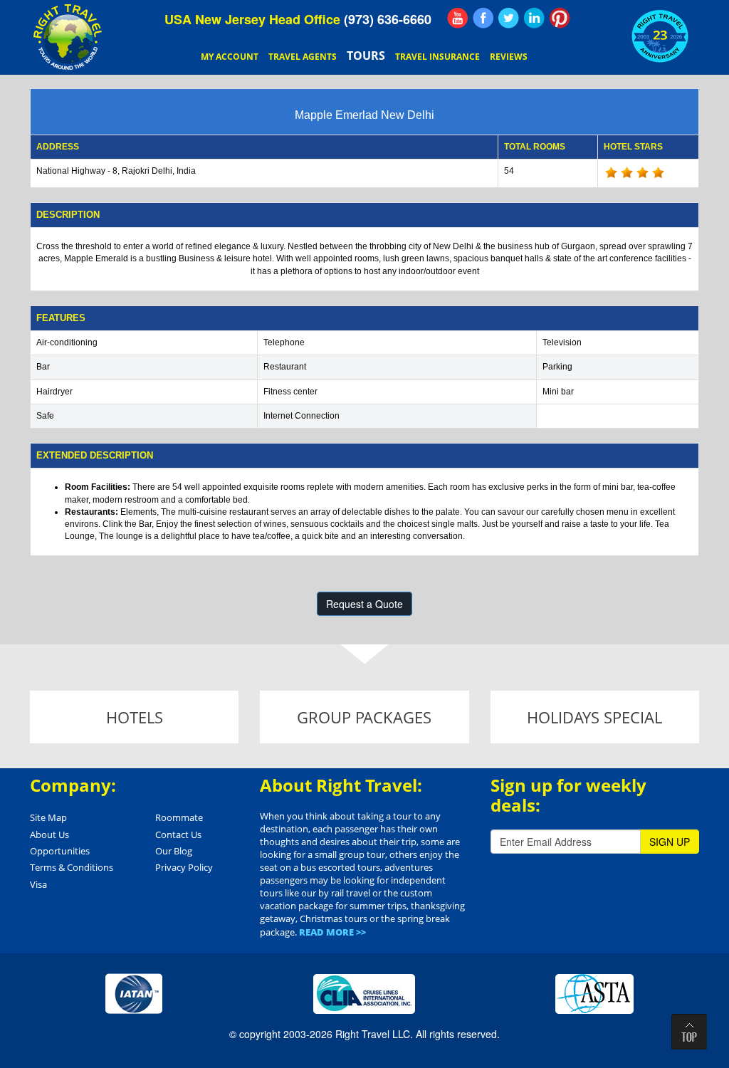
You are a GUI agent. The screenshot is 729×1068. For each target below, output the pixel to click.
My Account (229, 57)
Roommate (179, 817)
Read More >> (332, 932)
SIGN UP (669, 841)
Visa (38, 884)
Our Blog (173, 850)
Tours (366, 55)
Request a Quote (364, 604)
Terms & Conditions (71, 867)
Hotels (134, 717)
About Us (49, 834)
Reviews (509, 57)
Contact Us (178, 834)
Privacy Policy (184, 867)
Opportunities (60, 850)
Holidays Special (594, 717)
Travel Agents (302, 57)
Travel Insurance (437, 57)
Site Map (48, 817)
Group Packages (364, 717)
